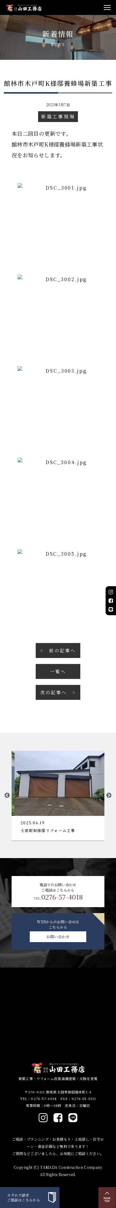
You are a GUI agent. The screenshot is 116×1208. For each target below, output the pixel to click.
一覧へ (58, 671)
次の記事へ (53, 692)
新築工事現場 (58, 116)
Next (109, 796)
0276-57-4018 (58, 897)
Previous (7, 796)
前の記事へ (62, 650)
